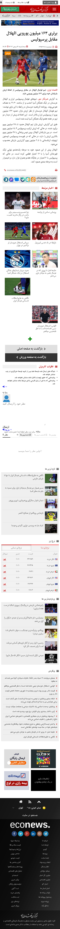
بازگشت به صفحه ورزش (32, 357)
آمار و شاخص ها (15, 862)
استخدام (15, 875)
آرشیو (45, 849)
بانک (19, 16)
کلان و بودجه (28, 16)
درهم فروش (50, 590)
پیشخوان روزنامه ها (45, 897)
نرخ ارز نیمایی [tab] (16, 548)
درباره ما (45, 840)
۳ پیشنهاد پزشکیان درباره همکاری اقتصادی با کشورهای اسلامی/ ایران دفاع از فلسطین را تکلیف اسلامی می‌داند (31, 718)
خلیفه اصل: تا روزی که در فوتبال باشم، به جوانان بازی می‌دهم (32, 732)
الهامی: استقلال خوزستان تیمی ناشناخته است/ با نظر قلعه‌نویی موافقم (29, 686)
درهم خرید (50, 571)
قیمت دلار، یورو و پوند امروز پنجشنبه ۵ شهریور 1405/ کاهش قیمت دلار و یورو (31, 692)
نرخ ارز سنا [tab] (45, 548)
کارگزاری (7, 16)
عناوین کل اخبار (45, 875)
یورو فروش (50, 584)
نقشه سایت (45, 858)
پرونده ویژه (45, 901)
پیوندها (45, 853)
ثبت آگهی (15, 888)
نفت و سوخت (9, 2)
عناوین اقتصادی (45, 879)
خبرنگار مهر (43, 99)
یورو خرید (50, 565)
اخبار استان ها (45, 888)
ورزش (8, 53)
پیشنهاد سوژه (15, 840)
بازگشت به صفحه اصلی (30, 348)
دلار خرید (50, 559)
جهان (42, 16)
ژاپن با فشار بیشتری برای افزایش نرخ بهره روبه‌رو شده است (33, 711)
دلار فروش (50, 578)
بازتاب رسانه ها (45, 892)
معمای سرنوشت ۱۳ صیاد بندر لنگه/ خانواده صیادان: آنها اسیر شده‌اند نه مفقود (31, 680)
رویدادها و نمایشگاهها (15, 866)
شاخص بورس (15, 853)
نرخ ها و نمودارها (15, 849)
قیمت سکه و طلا (15, 845)
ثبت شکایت (15, 897)
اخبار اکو (45, 884)
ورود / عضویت (50, 2)
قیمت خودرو (15, 858)
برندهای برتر (15, 901)
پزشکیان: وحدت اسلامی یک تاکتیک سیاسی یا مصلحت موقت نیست (30, 706)
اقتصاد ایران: (52, 90)
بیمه (14, 16)
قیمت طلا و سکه (22, 2)
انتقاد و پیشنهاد (45, 862)
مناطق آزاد (45, 905)
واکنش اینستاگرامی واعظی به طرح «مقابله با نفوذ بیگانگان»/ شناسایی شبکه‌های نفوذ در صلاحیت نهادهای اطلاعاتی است (30, 726)
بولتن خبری (15, 879)
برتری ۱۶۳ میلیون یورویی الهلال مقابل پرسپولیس (31, 36)
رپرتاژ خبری (15, 905)
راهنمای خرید (15, 892)
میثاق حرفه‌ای (45, 871)
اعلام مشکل (45, 866)
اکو (37, 16)
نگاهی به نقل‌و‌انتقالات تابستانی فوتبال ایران (39, 736)
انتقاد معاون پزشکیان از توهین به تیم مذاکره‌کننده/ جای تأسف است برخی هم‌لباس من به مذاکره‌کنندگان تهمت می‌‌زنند (31, 700)
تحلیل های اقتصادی (15, 871)
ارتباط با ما (45, 845)
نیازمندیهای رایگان (15, 884)
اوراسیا (48, 16)
